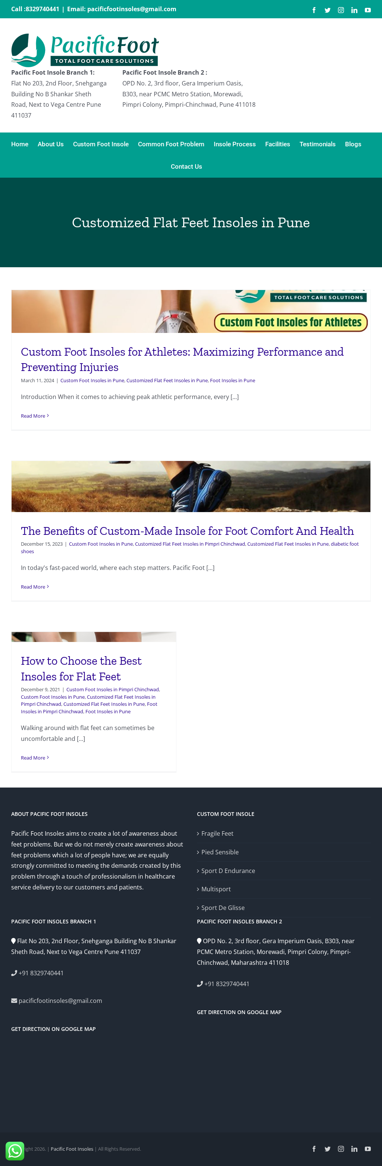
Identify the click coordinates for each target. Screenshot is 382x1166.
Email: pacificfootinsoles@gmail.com (121, 9)
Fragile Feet (217, 833)
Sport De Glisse (223, 908)
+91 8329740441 (40, 973)
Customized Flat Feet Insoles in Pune (167, 380)
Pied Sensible (220, 852)
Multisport (216, 889)
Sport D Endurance (228, 871)
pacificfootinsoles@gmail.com (59, 1001)
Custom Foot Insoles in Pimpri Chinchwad (112, 689)
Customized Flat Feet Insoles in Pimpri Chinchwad (190, 543)
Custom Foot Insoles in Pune (92, 380)
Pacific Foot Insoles (72, 1148)
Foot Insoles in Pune (232, 380)
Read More (33, 415)
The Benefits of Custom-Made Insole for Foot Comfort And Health (187, 531)
